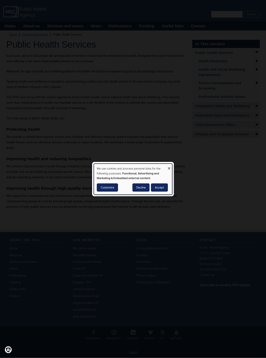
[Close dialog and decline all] (169, 166)
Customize (107, 187)
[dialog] (133, 179)
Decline (141, 187)
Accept (159, 187)
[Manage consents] (8, 349)
